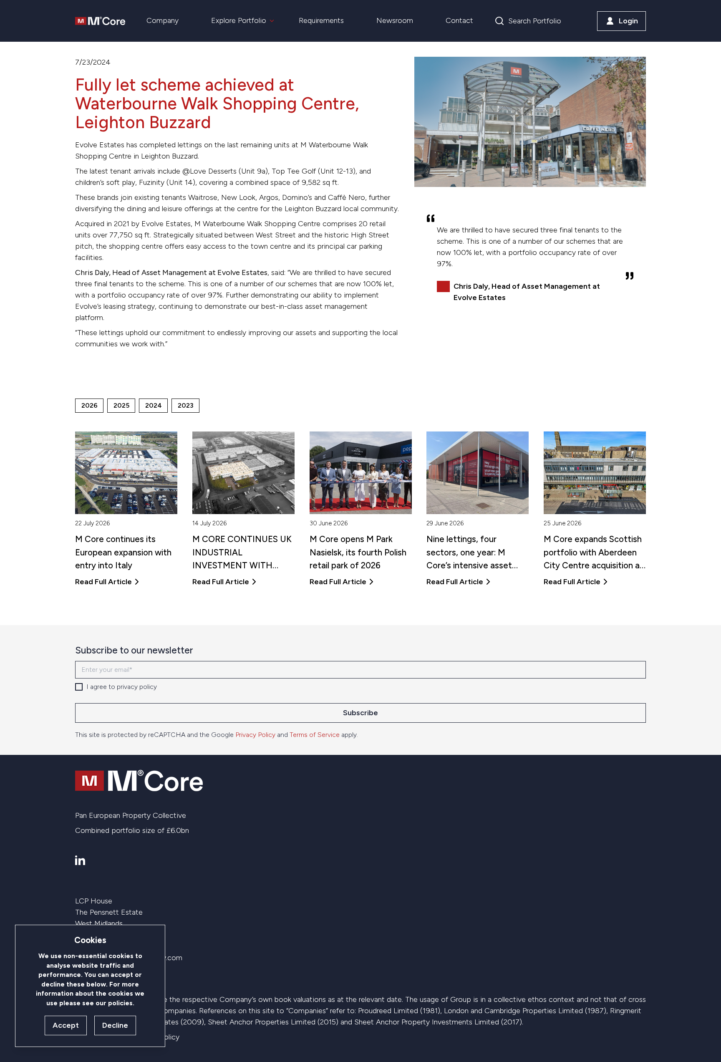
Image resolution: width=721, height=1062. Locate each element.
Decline (115, 1025)
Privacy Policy (255, 735)
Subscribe (360, 712)
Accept (66, 1025)
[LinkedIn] (80, 860)
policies (120, 1003)
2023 (186, 405)
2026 (89, 405)
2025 (121, 405)
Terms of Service (315, 735)
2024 (153, 405)
